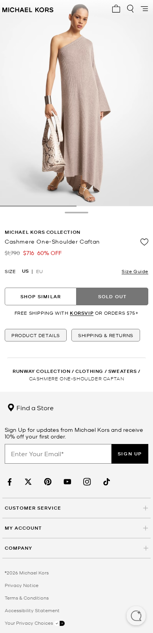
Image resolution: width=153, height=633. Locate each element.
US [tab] (25, 271)
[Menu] (144, 9)
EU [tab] (39, 271)
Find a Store (34, 407)
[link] (9, 482)
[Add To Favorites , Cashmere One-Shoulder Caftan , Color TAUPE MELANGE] (144, 242)
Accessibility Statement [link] (32, 610)
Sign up (130, 453)
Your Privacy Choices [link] (29, 623)
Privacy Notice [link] (21, 585)
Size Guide (135, 271)
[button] (136, 616)
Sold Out (112, 296)
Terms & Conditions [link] (27, 597)
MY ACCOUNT (23, 528)
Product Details (35, 335)
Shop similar (40, 296)
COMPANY (18, 548)
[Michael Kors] (27, 8)
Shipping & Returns (105, 335)
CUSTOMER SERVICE (33, 508)
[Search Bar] (130, 9)
